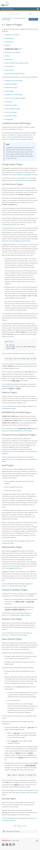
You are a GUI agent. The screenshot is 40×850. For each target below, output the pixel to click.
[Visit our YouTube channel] (13, 845)
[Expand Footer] (37, 841)
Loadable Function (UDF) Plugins (14, 80)
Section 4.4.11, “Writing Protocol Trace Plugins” (14, 635)
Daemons (7, 45)
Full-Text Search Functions (10, 230)
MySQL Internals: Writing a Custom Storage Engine (23, 180)
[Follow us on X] (6, 845)
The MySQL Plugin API (19, 18)
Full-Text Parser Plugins (11, 87)
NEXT (24, 826)
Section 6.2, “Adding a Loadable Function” (21, 135)
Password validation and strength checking (16, 63)
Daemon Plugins (9, 91)
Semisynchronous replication (13, 52)
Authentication (9, 59)
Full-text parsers (9, 42)
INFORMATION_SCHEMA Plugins (14, 94)
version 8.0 (33, 19)
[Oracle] (6, 840)
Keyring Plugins (9, 119)
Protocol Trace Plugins (11, 112)
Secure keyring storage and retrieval (14, 73)
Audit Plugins (8, 101)
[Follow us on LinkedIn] (10, 845)
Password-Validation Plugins (12, 109)
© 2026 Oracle (15, 840)
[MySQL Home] (5, 4)
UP (21, 826)
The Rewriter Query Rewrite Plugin (20, 787)
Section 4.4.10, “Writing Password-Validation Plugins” (16, 615)
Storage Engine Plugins (11, 84)
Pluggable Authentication (15, 568)
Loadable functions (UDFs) (12, 35)
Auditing (7, 56)
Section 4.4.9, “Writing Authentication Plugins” (14, 586)
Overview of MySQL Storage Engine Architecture (24, 174)
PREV (15, 826)
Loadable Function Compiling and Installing (21, 139)
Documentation (7, 9)
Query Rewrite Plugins (11, 116)
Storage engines (9, 38)
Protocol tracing (9, 66)
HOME (18, 826)
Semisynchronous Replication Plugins (15, 98)
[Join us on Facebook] (3, 845)
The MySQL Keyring (24, 814)
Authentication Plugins (11, 105)
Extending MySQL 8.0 (7, 18)
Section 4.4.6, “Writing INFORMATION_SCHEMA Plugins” (17, 431)
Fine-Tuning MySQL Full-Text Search (20, 241)
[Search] (30, 14)
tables (13, 49)
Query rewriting (9, 70)
